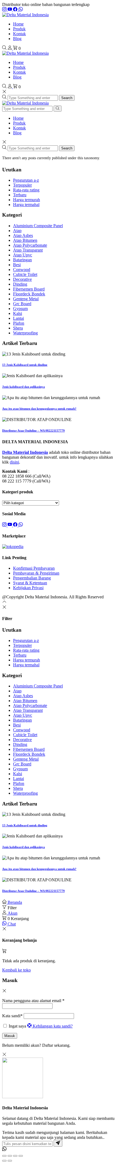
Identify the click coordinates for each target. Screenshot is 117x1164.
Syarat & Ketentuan (30, 583)
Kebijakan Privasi (28, 587)
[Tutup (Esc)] (21, 1156)
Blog (17, 38)
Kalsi (17, 313)
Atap (17, 230)
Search (66, 98)
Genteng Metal (26, 298)
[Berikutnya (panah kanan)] (10, 1161)
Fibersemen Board (29, 289)
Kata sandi (12, 1015)
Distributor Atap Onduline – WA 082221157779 (33, 430)
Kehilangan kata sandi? (53, 1026)
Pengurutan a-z (26, 180)
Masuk (9, 1036)
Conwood (21, 269)
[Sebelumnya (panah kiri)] (4, 1161)
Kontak (19, 33)
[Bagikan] (15, 1156)
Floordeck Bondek (29, 294)
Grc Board (22, 303)
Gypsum (20, 308)
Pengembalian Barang (32, 578)
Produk (19, 29)
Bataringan (22, 259)
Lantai (18, 318)
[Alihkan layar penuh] (10, 1156)
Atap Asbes (23, 235)
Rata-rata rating (26, 190)
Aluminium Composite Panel (38, 225)
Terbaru (19, 195)
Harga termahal (26, 204)
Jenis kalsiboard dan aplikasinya (23, 386)
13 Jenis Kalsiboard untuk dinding (24, 364)
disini (14, 462)
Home (18, 24)
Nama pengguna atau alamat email (33, 1000)
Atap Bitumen (25, 240)
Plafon (18, 323)
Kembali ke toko (16, 970)
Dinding (20, 284)
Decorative (22, 279)
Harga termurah (26, 199)
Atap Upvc (22, 255)
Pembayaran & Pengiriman (36, 573)
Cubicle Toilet (25, 274)
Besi (17, 264)
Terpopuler (22, 185)
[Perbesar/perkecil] (4, 1156)
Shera (18, 328)
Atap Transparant (28, 250)
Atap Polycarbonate (30, 245)
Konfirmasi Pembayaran (34, 568)
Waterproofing (25, 333)
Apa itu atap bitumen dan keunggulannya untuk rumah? (39, 408)
